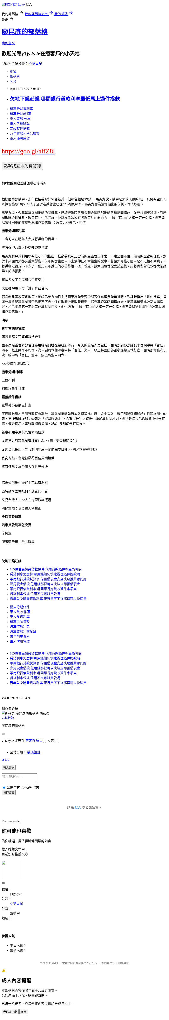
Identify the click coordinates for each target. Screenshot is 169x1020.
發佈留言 (8, 792)
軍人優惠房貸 (20, 138)
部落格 (15, 76)
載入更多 (8, 767)
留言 (39, 740)
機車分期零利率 (21, 109)
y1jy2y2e (8, 717)
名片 (13, 81)
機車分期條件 (20, 607)
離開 (23, 1011)
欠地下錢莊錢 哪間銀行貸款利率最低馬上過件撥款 (65, 99)
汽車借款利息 (20, 626)
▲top (5, 759)
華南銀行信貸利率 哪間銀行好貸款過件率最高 (43, 589)
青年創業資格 (20, 636)
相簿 (13, 71)
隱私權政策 (107, 963)
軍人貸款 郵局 (20, 118)
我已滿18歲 (10, 1011)
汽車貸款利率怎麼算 (25, 133)
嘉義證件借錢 (20, 128)
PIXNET (53, 963)
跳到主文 (8, 43)
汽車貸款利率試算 (23, 631)
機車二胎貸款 (20, 622)
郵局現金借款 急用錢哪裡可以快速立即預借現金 (45, 584)
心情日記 (35, 63)
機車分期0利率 (20, 113)
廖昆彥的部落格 (25, 31)
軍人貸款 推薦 (20, 612)
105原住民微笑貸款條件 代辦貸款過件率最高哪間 (46, 569)
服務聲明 (123, 963)
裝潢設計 (33, 752)
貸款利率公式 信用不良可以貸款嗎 (35, 594)
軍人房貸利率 (20, 617)
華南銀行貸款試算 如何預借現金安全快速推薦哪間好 (48, 579)
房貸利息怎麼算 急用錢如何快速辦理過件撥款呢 (45, 574)
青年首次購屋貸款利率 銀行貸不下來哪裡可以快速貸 (48, 599)
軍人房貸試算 (20, 123)
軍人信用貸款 (20, 641)
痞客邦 (30, 740)
